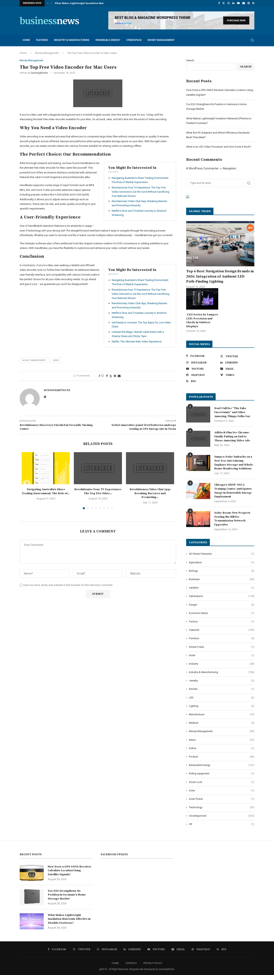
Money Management (161, 40)
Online (221, 748)
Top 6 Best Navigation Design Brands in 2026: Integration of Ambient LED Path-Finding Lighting (220, 276)
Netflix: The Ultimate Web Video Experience (136, 341)
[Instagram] (228, 3)
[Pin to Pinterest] (115, 375)
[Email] (243, 3)
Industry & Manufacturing (71, 40)
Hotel (221, 655)
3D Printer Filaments (221, 553)
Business (221, 579)
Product (221, 756)
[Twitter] (223, 3)
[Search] (252, 40)
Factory (221, 621)
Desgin (221, 604)
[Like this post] (102, 375)
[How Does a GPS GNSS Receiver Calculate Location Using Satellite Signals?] (32, 873)
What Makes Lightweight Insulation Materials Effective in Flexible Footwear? (69, 919)
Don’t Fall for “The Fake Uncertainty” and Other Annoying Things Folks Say (232, 412)
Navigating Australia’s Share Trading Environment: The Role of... (46, 491)
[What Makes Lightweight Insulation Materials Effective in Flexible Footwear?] (32, 921)
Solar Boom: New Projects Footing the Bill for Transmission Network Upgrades (232, 518)
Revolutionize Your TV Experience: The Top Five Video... (98, 491)
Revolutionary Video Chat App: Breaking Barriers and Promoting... (150, 493)
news (56, 360)
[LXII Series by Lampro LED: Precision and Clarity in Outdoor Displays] (202, 299)
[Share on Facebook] (107, 375)
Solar (221, 790)
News (221, 739)
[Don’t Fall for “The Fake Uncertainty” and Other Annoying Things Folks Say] (198, 415)
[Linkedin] (233, 3)
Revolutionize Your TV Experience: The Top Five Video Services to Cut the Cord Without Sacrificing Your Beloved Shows (140, 191)
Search (190, 60)
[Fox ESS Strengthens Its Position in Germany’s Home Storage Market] (32, 897)
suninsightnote (39, 72)
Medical (221, 722)
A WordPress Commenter (202, 168)
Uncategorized (221, 815)
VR (221, 824)
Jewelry (221, 680)
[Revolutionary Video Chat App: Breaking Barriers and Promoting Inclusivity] (150, 468)
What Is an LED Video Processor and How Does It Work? (218, 146)
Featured (42, 40)
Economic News (221, 613)
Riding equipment (221, 773)
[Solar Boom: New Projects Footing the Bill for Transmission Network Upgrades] (198, 519)
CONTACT (131, 963)
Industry (221, 663)
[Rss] (253, 3)
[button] (47, 3)
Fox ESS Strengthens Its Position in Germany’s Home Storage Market (67, 895)
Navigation (229, 168)
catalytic (221, 587)
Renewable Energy (107, 40)
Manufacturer (221, 714)
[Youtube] (238, 3)
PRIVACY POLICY (152, 963)
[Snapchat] (249, 3)
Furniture (221, 638)
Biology (221, 570)
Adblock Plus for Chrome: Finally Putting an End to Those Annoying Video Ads (232, 436)
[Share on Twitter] (110, 376)
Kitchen (221, 688)
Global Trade (221, 646)
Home (26, 40)
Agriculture (221, 562)
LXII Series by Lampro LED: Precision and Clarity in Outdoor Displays (202, 320)
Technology (221, 807)
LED (221, 697)
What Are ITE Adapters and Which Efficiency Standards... (89, 3)
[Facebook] (219, 3)
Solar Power (221, 798)
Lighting (221, 705)
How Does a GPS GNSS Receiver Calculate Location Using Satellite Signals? (69, 870)
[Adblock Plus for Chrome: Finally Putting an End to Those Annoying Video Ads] (198, 439)
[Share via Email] (119, 375)
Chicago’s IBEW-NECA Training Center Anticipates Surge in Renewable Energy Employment (233, 490)
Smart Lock (221, 782)
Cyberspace (134, 40)
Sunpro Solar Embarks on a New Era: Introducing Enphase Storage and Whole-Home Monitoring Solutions (234, 462)
